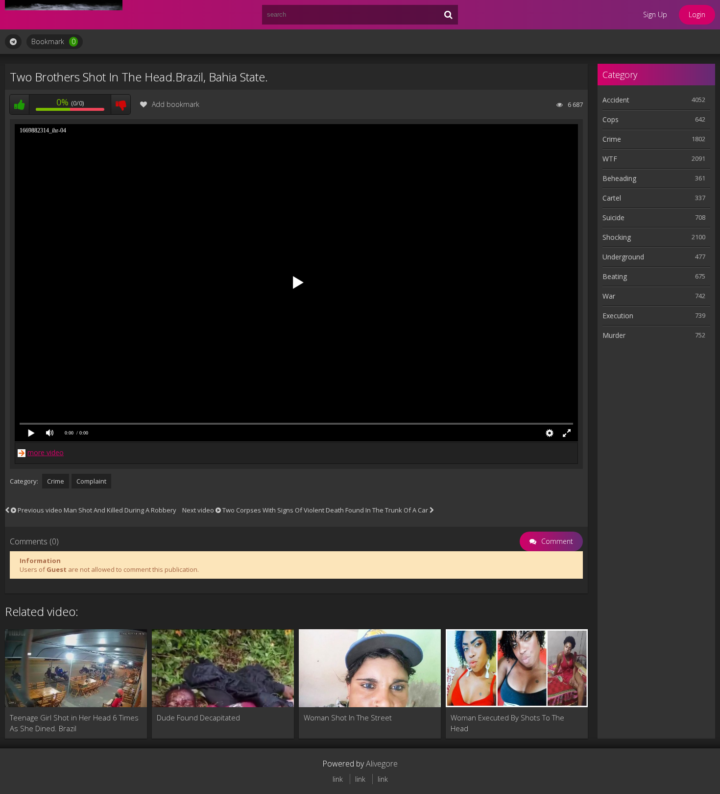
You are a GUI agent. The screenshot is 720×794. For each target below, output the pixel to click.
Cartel (611, 198)
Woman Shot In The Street (348, 717)
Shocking (616, 237)
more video (45, 452)
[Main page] (63, 14)
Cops (610, 119)
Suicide (613, 217)
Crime (55, 481)
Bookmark (53, 41)
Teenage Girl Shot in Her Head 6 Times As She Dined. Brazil (74, 723)
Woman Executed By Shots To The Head (507, 723)
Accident (615, 99)
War (608, 296)
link (338, 779)
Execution (617, 315)
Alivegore (382, 763)
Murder (613, 335)
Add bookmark (175, 104)
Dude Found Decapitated (198, 717)
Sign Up (655, 14)
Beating (614, 276)
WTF (609, 158)
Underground (623, 256)
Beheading (619, 178)
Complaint (91, 481)
